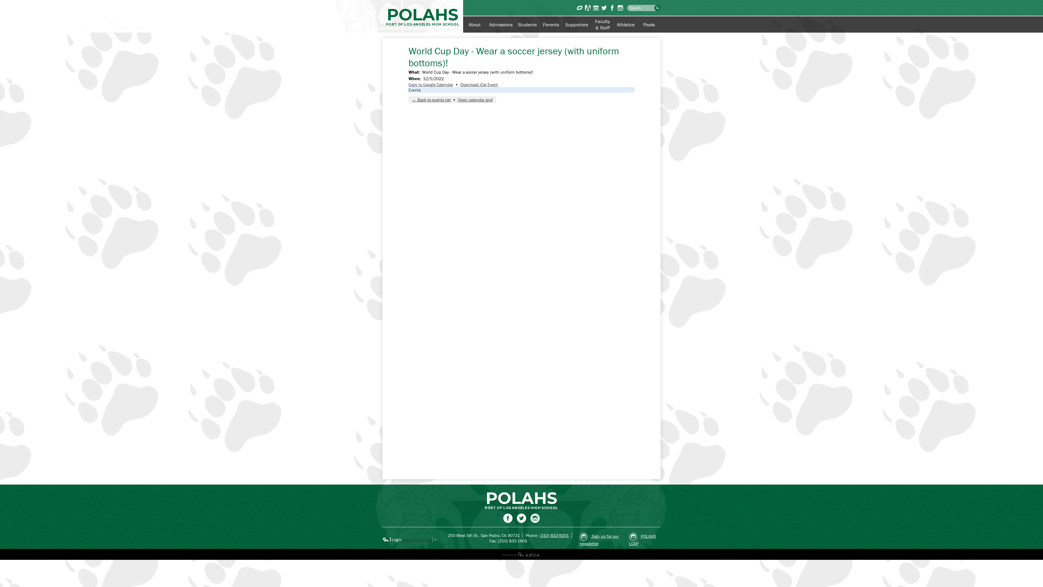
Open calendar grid (475, 99)
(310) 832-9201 (554, 535)
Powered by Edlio (521, 554)
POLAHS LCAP (642, 539)
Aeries (587, 8)
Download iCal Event (479, 84)
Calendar (596, 8)
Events (415, 90)
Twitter (604, 8)
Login (392, 539)
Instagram (620, 8)
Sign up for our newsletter (599, 539)
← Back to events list (431, 99)
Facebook (612, 8)
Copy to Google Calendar (431, 84)
